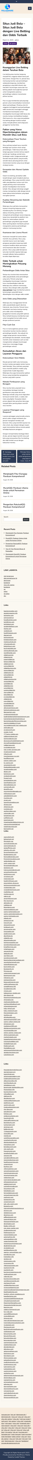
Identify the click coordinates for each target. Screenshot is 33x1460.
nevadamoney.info (10, 989)
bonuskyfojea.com (10, 1336)
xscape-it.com (8, 732)
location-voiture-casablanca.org (14, 1294)
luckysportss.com (9, 1367)
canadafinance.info (10, 986)
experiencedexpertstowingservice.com (16, 1290)
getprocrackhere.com (11, 1351)
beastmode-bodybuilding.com (13, 1087)
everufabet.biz (8, 701)
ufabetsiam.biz (8, 664)
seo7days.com (8, 956)
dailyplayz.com (8, 1349)
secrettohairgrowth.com (12, 962)
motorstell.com (9, 879)
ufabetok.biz (8, 699)
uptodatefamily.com (10, 796)
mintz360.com (8, 1134)
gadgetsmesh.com (10, 1184)
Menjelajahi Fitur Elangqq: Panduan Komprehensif (15, 475)
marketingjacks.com (10, 1037)
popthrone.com (9, 1103)
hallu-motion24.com (10, 1011)
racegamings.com (9, 1380)
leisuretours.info (9, 1189)
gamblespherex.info (10, 1250)
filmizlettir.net (8, 841)
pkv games (13, 43)
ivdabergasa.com (9, 745)
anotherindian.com (10, 811)
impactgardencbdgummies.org (14, 822)
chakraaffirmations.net (11, 1120)
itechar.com (7, 629)
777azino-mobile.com (11, 734)
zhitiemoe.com (8, 807)
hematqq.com (5, 1434)
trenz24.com (8, 923)
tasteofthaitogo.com (10, 964)
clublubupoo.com (9, 1332)
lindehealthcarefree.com (12, 1079)
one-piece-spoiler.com (11, 1228)
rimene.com (8, 991)
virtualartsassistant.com (12, 1301)
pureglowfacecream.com (12, 945)
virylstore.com (8, 877)
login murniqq (26, 1434)
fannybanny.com (9, 1356)
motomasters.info (9, 1261)
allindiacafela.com (9, 1017)
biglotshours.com (9, 646)
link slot (18, 1439)
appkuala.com (8, 954)
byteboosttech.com (10, 640)
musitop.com (8, 798)
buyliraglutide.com (10, 648)
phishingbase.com (10, 1378)
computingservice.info (11, 1195)
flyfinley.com (8, 1114)
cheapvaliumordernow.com (12, 1305)
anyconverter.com (9, 929)
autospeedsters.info (10, 1239)
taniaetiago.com (9, 816)
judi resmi (4, 1421)
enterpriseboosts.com (11, 910)
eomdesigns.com (9, 1255)
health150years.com (10, 881)
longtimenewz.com (10, 1365)
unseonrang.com (9, 1202)
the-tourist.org (9, 901)
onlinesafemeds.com (10, 651)
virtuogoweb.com (9, 644)
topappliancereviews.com (12, 1039)
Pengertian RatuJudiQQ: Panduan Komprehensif (14, 505)
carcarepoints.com (10, 765)
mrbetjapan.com (9, 949)
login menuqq (16, 1434)
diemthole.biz (8, 936)
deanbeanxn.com (9, 1098)
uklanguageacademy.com (12, 1076)
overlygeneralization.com (12, 1180)
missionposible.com (10, 1030)
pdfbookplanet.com (10, 1217)
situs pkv (16, 1419)
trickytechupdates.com (11, 1041)
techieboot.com (9, 624)
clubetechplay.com (10, 1345)
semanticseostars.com (11, 1171)
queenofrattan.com (10, 1219)
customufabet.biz (9, 690)
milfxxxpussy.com (9, 794)
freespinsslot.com (10, 1151)
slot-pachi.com (8, 1149)
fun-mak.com (8, 1312)
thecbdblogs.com (9, 1048)
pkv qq (13, 1415)
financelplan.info (9, 1090)
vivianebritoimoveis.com (12, 890)
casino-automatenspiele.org (13, 914)
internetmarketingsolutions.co (14, 1208)
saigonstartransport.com (12, 973)
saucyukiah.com (9, 837)
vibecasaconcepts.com (11, 1266)
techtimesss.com (9, 874)
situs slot (20, 1421)
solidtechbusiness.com (11, 1285)
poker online (16, 1437)
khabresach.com (9, 1046)
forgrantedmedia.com (11, 866)
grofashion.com (9, 1373)
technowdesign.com (10, 739)
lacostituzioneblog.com (11, 802)
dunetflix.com (8, 789)
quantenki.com (8, 1270)
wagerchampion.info (10, 1241)
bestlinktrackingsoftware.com (13, 1329)
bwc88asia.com (9, 758)
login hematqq (6, 1437)
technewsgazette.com (11, 943)
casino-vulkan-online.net (12, 1022)
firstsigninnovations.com (12, 859)
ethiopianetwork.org (10, 1182)
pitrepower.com (9, 1024)
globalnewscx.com (10, 1213)
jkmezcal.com (8, 1318)
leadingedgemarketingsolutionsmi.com (17, 717)
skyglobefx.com (9, 1248)
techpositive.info (9, 1200)
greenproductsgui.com (11, 1160)
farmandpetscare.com (11, 1193)
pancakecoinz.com (9, 1112)
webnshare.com (9, 1178)
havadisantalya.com (10, 620)
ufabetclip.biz (8, 657)
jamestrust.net (8, 921)
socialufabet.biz (9, 681)
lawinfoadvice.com (10, 783)
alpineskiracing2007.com (12, 1019)
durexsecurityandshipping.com (14, 741)
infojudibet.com (9, 1094)
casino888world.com (11, 1314)
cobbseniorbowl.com (10, 736)
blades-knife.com (9, 1226)
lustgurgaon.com (9, 1125)
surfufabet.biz (8, 684)
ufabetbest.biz (8, 686)
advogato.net (8, 903)
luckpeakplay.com (9, 1369)
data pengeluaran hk (10, 578)
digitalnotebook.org (10, 1142)
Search (6, 517)
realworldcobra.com (10, 1235)
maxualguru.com (9, 1145)
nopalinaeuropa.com (10, 827)
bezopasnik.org (9, 969)
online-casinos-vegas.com (12, 1033)
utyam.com (7, 800)
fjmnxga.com (8, 971)
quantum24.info (9, 1268)
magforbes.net (8, 892)
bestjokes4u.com (9, 1123)
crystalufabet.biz (9, 697)
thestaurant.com (9, 1327)
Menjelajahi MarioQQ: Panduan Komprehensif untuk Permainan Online (16, 556)
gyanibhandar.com (10, 653)
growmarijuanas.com (10, 1175)
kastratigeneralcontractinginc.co (14, 719)
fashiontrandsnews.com (11, 710)
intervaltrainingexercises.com (13, 1321)
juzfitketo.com (8, 818)
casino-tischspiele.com (11, 916)
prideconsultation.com (11, 1116)
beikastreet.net (9, 839)
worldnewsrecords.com (11, 1281)
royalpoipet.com (9, 1325)
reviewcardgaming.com (11, 1288)
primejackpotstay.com (11, 1382)
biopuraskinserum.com (11, 982)
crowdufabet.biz (9, 703)
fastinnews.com (9, 1354)
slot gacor (8, 1423)
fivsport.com (8, 778)
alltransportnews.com (11, 708)
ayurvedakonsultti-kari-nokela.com (15, 725)
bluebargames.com (10, 855)
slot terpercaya (9, 576)
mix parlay (8, 1432)
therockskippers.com (10, 1013)
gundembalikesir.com (11, 626)
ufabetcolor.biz (8, 673)
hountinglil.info (9, 1118)
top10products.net (10, 1083)
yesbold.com (8, 631)
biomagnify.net (8, 829)
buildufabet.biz (8, 706)
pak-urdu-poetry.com (11, 1204)
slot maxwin (5, 1426)
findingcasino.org (9, 1233)
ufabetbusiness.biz (10, 668)
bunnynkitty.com (9, 967)
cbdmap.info (8, 1096)
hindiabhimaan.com (10, 1044)
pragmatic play (25, 1423)
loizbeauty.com (9, 927)
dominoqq (7, 581)
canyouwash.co (9, 618)
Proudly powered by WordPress (13, 1455)
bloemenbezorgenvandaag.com (14, 960)
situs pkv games (9, 585)
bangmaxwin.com (9, 975)
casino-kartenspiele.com (12, 912)
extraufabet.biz (9, 675)
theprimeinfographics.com (12, 1303)
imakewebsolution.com (11, 1107)
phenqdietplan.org (10, 785)
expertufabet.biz (9, 659)
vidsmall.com (8, 1277)
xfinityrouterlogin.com (11, 1035)
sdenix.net (7, 896)
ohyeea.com (8, 805)
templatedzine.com (10, 780)
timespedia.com (9, 932)
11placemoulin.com (10, 1131)
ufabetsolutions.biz (10, 679)
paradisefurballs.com (11, 1153)
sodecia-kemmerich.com (12, 1310)
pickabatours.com (9, 1085)
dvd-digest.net (8, 995)
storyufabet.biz (9, 692)
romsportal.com (9, 1391)
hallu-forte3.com (9, 1008)
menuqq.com (5, 1415)
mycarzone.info (9, 1263)
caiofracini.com (8, 1197)
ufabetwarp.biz (8, 655)
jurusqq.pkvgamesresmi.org (10, 1443)
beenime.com (8, 1307)
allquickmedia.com (10, 940)
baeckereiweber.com (10, 611)
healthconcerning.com (11, 1162)
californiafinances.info (11, 984)
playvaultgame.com (10, 1386)
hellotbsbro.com (9, 1191)
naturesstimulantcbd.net (12, 824)
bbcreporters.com (9, 712)
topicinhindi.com (9, 1074)
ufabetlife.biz (8, 677)
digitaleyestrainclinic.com (12, 1028)
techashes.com (9, 615)
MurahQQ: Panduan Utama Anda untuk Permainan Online (15, 490)
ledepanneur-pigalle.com (12, 993)
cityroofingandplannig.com (12, 743)
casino (5, 43)
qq (4, 589)
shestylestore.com (10, 1395)
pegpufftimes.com (10, 848)
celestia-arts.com (9, 850)
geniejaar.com (8, 1127)
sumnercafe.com (9, 787)
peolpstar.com (8, 868)
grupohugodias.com (10, 769)
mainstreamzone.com (11, 1173)
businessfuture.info (10, 1092)
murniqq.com (23, 1432)
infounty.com (8, 754)
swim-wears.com (9, 863)
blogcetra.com (8, 1206)
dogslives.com (8, 1215)
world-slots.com (9, 1105)
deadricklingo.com (10, 1246)
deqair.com (7, 772)
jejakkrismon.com (9, 934)
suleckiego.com (9, 1055)
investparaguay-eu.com (11, 756)
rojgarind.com (8, 1164)
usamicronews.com (10, 1371)
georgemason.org (9, 1072)
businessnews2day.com (11, 1279)
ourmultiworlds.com (10, 844)
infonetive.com (8, 978)
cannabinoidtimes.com (11, 1158)
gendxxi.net (7, 1259)
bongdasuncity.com (10, 1147)
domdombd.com (9, 1347)
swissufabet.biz (9, 666)
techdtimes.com (9, 622)
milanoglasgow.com (10, 1006)
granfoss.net (8, 1015)
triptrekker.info (9, 1257)
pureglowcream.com (10, 958)
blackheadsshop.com (10, 1292)
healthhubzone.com (10, 633)
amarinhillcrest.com (10, 899)
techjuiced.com (9, 637)
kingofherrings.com (10, 947)
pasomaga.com (9, 820)
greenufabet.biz (9, 670)
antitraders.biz (8, 728)
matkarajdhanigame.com (12, 1101)
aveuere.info (8, 1156)
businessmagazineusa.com (12, 1272)
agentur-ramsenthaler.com (13, 1252)
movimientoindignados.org (12, 791)
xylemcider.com (9, 813)
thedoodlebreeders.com (12, 767)
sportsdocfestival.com (11, 1393)
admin (17, 40)
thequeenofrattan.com (11, 1222)
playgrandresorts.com (11, 1389)
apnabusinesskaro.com (11, 1052)
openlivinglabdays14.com (12, 723)
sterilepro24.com (9, 1283)
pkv (5, 596)
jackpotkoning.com (10, 1360)
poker (6, 592)
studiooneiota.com (10, 1230)
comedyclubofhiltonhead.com (13, 1299)
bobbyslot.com (8, 1129)
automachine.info (9, 1237)
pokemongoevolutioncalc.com (13, 1376)
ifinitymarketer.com (10, 1358)
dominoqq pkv (21, 1415)
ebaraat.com (8, 635)
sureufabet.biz (8, 688)
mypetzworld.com (10, 752)
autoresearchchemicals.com (13, 1050)
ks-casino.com (8, 763)
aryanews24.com (9, 730)
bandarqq (7, 583)
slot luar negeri (25, 1419)
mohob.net (7, 1136)
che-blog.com (8, 1109)
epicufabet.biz (8, 695)
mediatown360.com (10, 1026)
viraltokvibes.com (9, 888)
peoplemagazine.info (10, 613)
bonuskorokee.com (10, 1338)
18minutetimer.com (10, 1169)
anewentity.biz (8, 951)
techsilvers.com (9, 774)
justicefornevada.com (11, 1186)
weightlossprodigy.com (11, 1138)
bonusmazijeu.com (10, 1334)
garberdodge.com (9, 861)
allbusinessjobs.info (10, 1081)
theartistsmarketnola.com (12, 997)
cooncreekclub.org (10, 846)
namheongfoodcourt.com (12, 1004)
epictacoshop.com (9, 980)
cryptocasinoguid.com (11, 714)
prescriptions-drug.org (11, 883)
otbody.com (7, 918)
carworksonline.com (10, 872)
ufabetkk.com (8, 938)
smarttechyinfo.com (10, 1140)
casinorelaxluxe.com (10, 1343)
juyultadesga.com (9, 747)
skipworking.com (9, 925)
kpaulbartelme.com (10, 1296)
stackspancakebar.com (11, 1002)
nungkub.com (8, 809)
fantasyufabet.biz (9, 662)
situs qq (14, 1417)
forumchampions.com (11, 852)
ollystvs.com (8, 1211)
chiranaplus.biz (8, 1000)
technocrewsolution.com (12, 885)
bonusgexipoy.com (10, 1340)
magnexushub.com (10, 642)
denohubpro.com (9, 1224)
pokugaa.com (8, 1384)
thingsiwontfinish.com (11, 1397)
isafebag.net (8, 905)
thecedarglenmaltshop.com (13, 1070)
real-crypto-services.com (12, 750)
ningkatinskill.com (10, 776)
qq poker (7, 594)
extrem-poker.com (10, 761)
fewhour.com (8, 1167)
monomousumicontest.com (13, 1244)
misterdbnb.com (9, 1316)
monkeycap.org (9, 894)
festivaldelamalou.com (11, 857)
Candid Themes (19, 1457)
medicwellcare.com (10, 1274)
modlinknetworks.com (11, 1362)
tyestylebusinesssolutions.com (14, 1323)
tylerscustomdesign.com (12, 870)
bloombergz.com (9, 907)
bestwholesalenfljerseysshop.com (15, 721)
